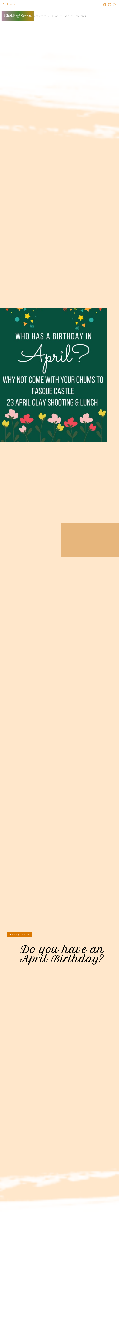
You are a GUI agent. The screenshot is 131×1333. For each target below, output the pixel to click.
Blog (55, 16)
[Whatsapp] (114, 4)
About (69, 16)
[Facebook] (104, 4)
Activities (40, 16)
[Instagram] (109, 4)
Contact (80, 16)
